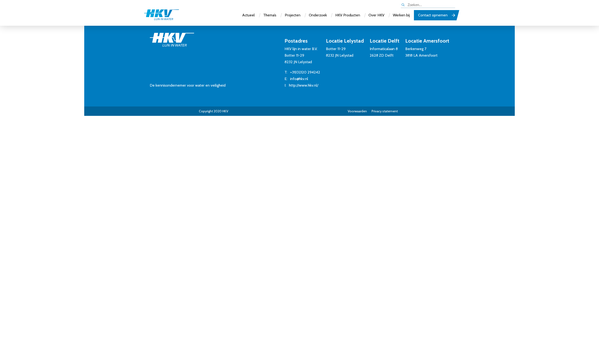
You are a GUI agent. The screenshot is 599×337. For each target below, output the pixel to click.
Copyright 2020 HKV (213, 111)
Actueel (248, 15)
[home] (161, 15)
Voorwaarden (357, 111)
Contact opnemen (433, 15)
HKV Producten (347, 15)
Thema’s (269, 15)
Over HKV (376, 15)
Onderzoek (318, 15)
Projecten (292, 15)
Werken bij (401, 15)
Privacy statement (385, 111)
